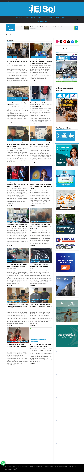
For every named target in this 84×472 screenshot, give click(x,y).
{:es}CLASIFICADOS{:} (12, 98)
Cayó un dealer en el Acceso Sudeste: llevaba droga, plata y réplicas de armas (40, 266)
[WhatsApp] (76, 41)
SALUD (45, 17)
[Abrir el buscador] (75, 19)
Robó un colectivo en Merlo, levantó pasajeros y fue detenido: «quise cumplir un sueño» (27, 26)
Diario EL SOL (11, 65)
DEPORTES (51, 17)
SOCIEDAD (39, 17)
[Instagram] (57, 41)
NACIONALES (19, 17)
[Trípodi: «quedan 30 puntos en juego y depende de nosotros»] (52, 29)
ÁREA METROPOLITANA (44, 259)
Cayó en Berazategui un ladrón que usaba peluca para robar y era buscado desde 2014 (41, 226)
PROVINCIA (26, 17)
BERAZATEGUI (65, 17)
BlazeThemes (13, 469)
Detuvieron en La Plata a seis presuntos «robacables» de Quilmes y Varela (17, 61)
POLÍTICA (33, 17)
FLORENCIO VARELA (42, 21)
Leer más (8, 84)
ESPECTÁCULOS (11, 341)
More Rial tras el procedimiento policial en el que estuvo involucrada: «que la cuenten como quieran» (17, 346)
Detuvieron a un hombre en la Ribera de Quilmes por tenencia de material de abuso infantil (41, 306)
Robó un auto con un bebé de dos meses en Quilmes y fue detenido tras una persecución (17, 144)
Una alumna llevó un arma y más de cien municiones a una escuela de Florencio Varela (17, 266)
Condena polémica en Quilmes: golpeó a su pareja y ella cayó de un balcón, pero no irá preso (17, 306)
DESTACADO (33, 339)
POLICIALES (10, 57)
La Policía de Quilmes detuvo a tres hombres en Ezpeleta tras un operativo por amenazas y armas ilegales (41, 61)
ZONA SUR (19, 100)
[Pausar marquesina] (76, 28)
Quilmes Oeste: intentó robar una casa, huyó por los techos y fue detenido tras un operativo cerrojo (41, 104)
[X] (68, 41)
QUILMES (58, 17)
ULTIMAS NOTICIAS (46, 221)
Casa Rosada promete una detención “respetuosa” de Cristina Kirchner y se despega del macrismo (17, 184)
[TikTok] (61, 41)
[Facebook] (72, 41)
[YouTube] (64, 41)
